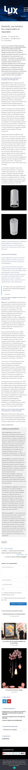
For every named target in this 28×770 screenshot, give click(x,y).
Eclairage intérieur (15, 38)
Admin (5, 36)
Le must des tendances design (14, 690)
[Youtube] (9, 701)
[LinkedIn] (4, 701)
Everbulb (16, 45)
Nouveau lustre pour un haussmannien (14, 614)
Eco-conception (10, 45)
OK (14, 767)
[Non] (26, 764)
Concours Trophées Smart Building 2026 (12, 720)
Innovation (21, 45)
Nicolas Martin (10, 48)
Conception (6, 38)
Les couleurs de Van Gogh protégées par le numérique (14, 642)
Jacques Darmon (5, 47)
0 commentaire (7, 40)
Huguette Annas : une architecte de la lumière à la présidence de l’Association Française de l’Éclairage (14, 713)
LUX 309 (10, 47)
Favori (3, 542)
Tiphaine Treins (17, 48)
